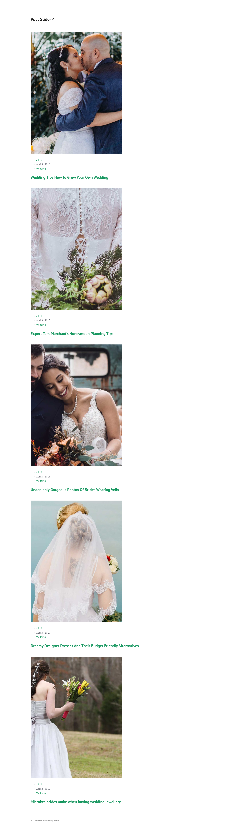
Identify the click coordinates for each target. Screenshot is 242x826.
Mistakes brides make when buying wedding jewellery (76, 801)
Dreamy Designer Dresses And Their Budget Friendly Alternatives (85, 645)
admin (39, 160)
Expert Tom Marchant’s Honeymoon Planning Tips (72, 333)
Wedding (41, 168)
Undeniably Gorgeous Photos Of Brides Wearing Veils (75, 489)
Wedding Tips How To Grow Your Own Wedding (69, 177)
